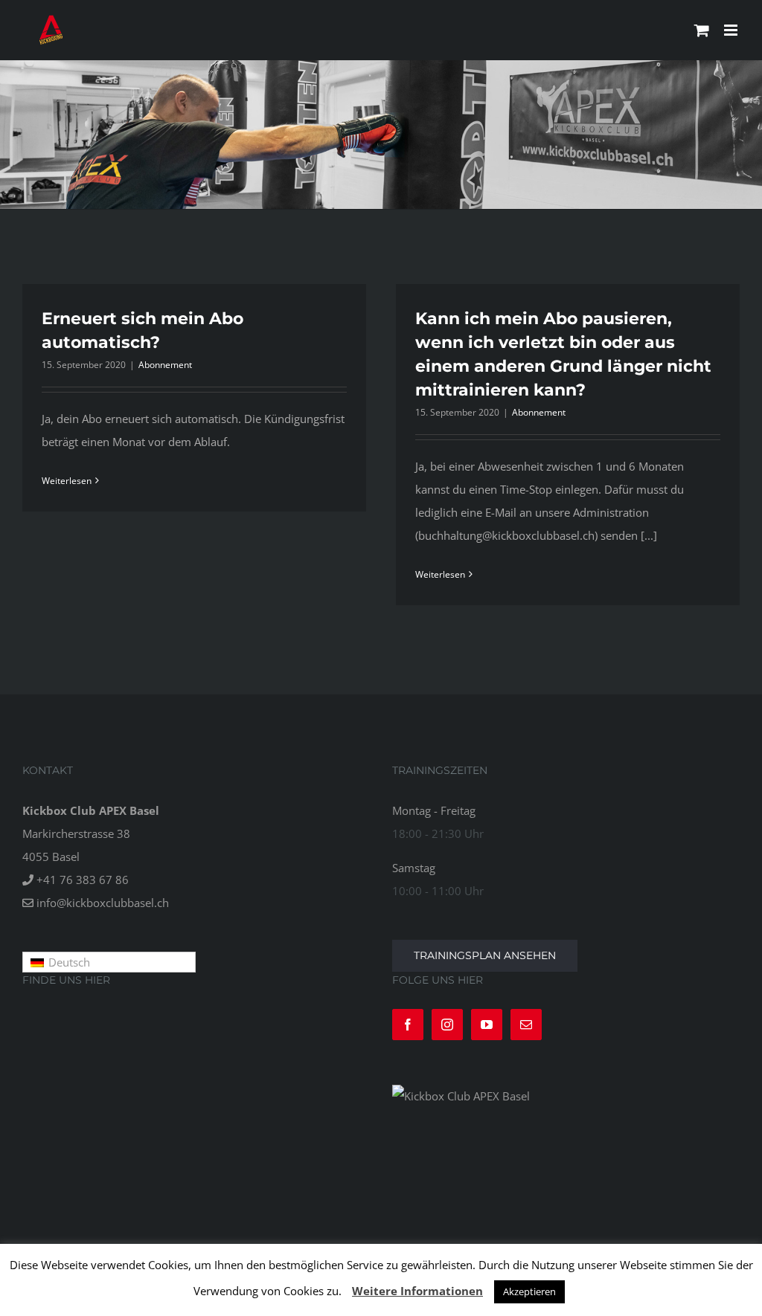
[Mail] (526, 1024)
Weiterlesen (67, 480)
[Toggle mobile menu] (732, 30)
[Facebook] (407, 1024)
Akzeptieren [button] (529, 1291)
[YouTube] (486, 1024)
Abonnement (165, 364)
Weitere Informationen (417, 1290)
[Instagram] (447, 1024)
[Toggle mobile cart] (701, 30)
